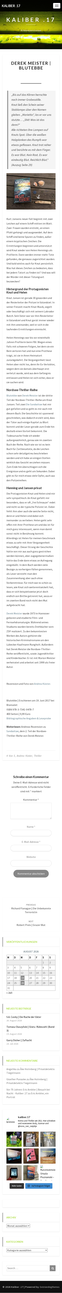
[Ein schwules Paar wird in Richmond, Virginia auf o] (14, 1139)
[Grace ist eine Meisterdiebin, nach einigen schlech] (31, 1172)
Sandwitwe (12, 731)
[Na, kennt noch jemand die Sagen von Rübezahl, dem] (31, 1139)
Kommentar (31, 799)
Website (31, 857)
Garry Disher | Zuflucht (19, 1040)
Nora (16, 74)
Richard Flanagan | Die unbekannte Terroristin (31, 908)
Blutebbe (11, 395)
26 (22, 983)
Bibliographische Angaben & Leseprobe (28, 718)
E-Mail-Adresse (31, 841)
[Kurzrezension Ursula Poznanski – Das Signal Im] (48, 1172)
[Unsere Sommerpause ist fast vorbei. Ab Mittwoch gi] (48, 1139)
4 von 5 (10, 755)
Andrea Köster (42, 683)
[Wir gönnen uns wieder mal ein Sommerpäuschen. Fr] (48, 1155)
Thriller (37, 755)
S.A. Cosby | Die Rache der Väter (23, 1017)
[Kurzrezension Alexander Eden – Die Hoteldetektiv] (14, 1172)
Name (31, 826)
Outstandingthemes (50, 1286)
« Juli (9, 992)
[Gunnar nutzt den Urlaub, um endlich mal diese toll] (31, 1155)
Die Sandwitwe (34, 404)
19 (22, 978)
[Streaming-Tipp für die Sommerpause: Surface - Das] (14, 1155)
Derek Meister (30, 395)
